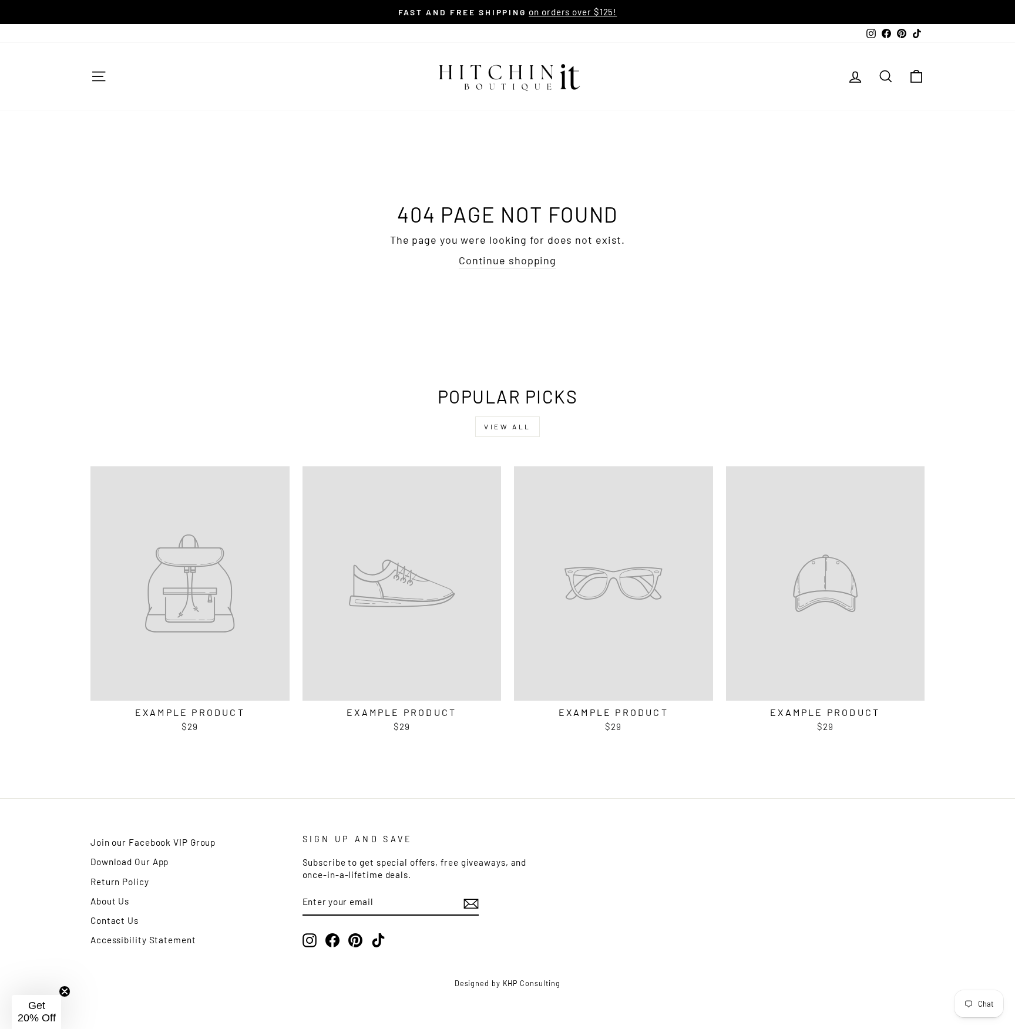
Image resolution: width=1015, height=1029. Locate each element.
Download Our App (129, 861)
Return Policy (119, 881)
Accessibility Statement (143, 939)
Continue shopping (507, 260)
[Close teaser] (64, 991)
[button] (36, 1012)
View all (507, 426)
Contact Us (114, 920)
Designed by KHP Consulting (507, 983)
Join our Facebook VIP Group (153, 842)
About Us (109, 901)
